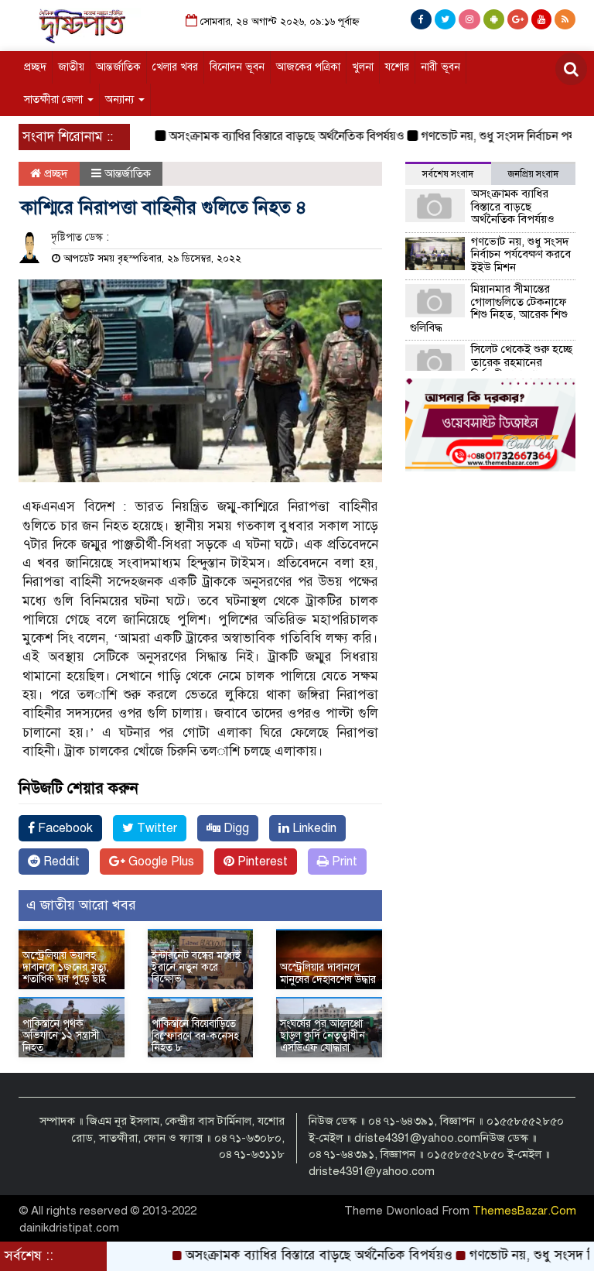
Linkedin (312, 828)
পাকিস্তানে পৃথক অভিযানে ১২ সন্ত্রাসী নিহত (61, 1035)
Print (343, 861)
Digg (234, 828)
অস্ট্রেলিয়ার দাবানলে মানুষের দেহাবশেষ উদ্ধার (328, 973)
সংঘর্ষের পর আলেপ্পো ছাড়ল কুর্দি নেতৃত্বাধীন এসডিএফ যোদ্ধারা (322, 1035)
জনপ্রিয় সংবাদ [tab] (533, 174)
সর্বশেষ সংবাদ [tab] (447, 174)
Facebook (64, 828)
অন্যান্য (121, 99)
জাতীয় (71, 67)
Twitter (155, 828)
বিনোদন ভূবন (237, 67)
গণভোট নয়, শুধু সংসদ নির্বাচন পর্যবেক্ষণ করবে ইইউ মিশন (521, 254)
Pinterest (261, 861)
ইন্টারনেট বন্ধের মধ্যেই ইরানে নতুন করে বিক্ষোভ (196, 967)
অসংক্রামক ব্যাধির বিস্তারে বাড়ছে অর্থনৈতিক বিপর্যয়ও (269, 136)
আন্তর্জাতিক (118, 67)
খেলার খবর (175, 67)
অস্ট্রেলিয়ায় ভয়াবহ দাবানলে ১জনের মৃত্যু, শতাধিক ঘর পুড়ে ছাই (65, 967)
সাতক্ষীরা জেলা (55, 99)
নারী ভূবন (440, 67)
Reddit (60, 861)
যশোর (397, 67)
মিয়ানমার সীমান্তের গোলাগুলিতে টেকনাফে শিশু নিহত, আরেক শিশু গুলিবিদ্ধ (489, 308)
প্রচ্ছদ (35, 67)
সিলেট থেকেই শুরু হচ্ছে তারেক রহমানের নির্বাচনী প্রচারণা (521, 362)
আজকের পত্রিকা (308, 67)
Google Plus (159, 861)
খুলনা (363, 67)
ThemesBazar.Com (524, 1211)
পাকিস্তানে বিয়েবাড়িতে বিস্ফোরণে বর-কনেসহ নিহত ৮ (195, 1035)
